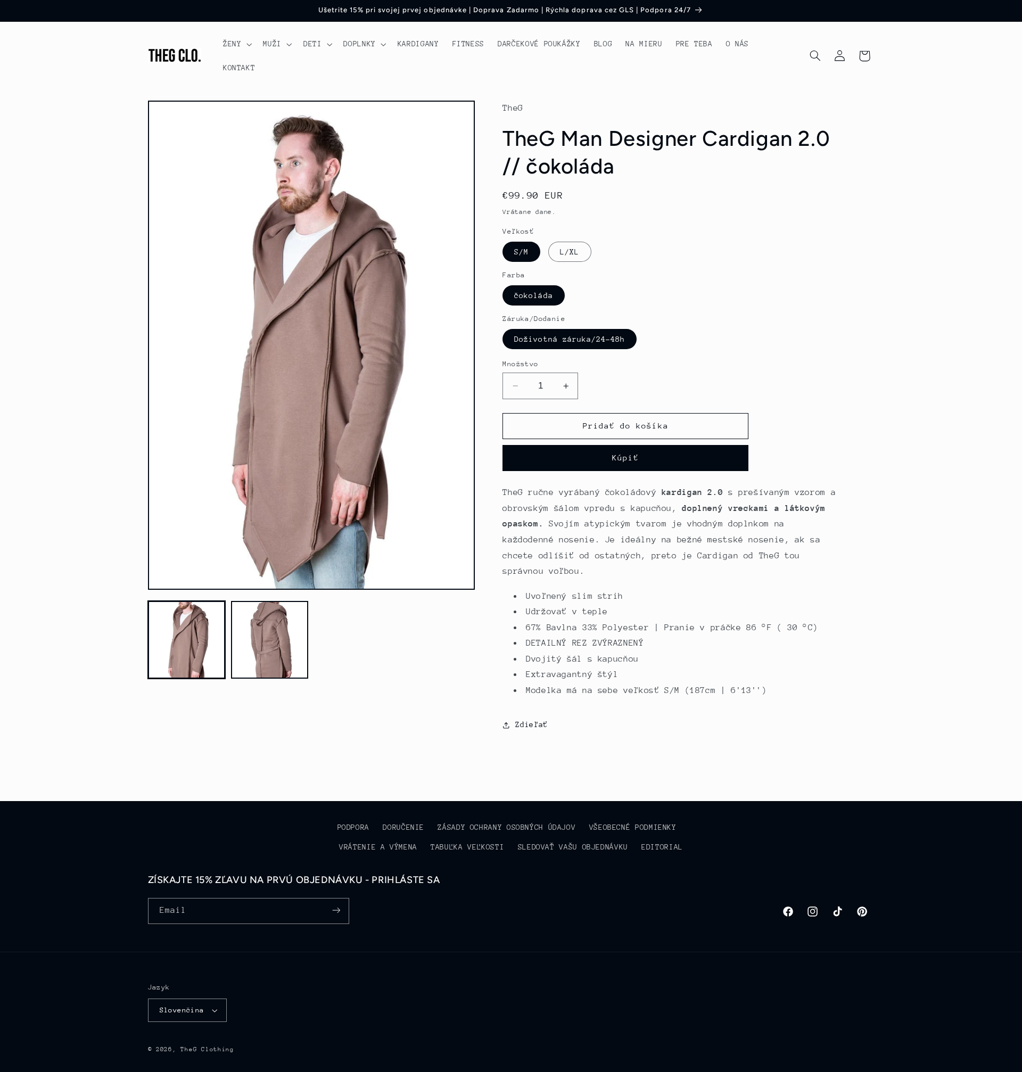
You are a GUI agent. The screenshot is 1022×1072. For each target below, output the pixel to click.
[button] (236, 44)
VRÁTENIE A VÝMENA (378, 847)
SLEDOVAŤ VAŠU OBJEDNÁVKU (573, 847)
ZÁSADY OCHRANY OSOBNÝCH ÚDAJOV (506, 827)
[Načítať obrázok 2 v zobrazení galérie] (270, 640)
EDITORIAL (662, 847)
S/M (521, 252)
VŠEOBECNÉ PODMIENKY (633, 827)
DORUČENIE (403, 827)
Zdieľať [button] (531, 724)
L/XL (569, 252)
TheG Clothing (207, 1049)
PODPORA (353, 827)
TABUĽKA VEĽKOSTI (467, 847)
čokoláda (533, 295)
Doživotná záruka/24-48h (569, 339)
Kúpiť (625, 458)
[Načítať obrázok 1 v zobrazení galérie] (187, 640)
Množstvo (520, 364)
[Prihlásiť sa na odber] (336, 910)
